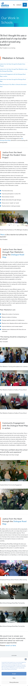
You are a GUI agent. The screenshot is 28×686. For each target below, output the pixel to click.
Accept (14, 673)
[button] (25, 659)
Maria (3, 235)
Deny (14, 678)
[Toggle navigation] (25, 5)
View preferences (14, 682)
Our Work (14, 655)
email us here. (11, 645)
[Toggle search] (14, 4)
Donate (19, 5)
